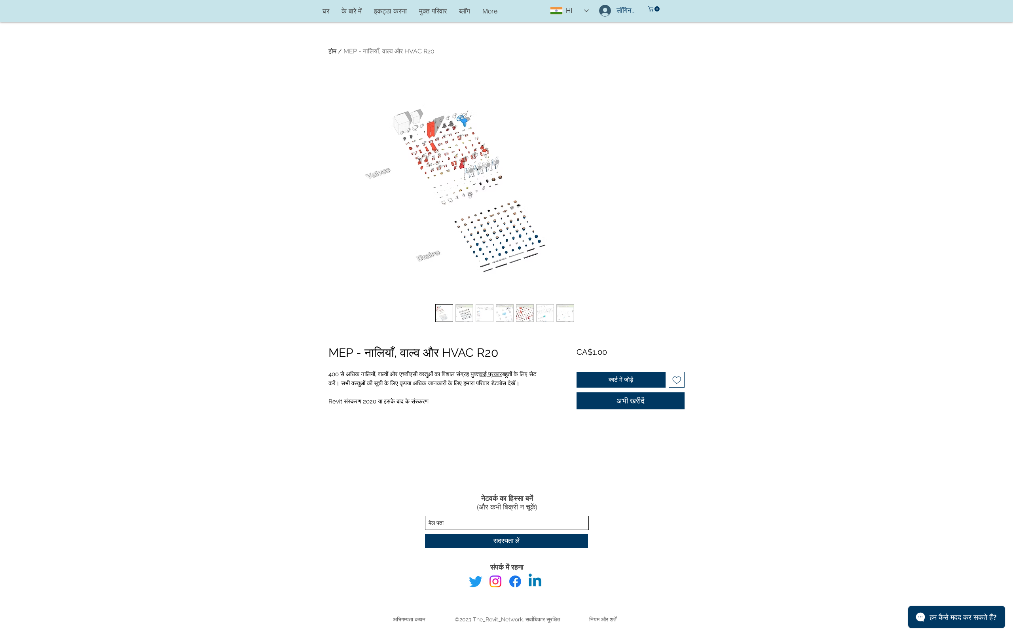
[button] (654, 8)
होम (332, 51)
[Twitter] (476, 581)
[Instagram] (495, 581)
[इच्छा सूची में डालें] (677, 380)
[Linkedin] (535, 581)
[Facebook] (515, 581)
